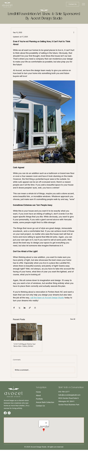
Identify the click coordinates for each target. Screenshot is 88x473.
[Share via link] (30, 308)
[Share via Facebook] (14, 308)
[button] (72, 4)
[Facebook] (5, 412)
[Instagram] (9, 412)
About (38, 395)
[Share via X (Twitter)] (19, 308)
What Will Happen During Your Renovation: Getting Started (25, 345)
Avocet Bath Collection (45, 402)
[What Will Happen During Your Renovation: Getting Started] (26, 332)
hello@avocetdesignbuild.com (69, 395)
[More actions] (73, 32)
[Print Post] (35, 308)
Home (38, 392)
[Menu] (83, 4)
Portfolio (39, 399)
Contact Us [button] (40, 405)
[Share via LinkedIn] (25, 308)
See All (72, 319)
